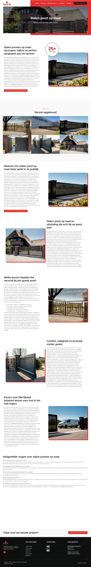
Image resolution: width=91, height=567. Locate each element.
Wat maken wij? (52, 3)
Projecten (62, 3)
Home (37, 3)
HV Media (11, 563)
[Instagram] (5, 552)
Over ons (43, 3)
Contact (69, 3)
